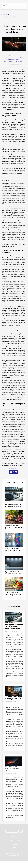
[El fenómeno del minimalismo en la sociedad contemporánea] (14, 563)
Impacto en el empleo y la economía (13, 59)
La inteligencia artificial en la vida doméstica (13, 61)
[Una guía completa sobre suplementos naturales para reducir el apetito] (14, 584)
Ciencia (7, 14)
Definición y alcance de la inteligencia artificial (13, 58)
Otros (14, 848)
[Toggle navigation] (4, 6)
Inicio (2, 14)
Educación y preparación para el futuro (13, 64)
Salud (14, 837)
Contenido (13, 56)
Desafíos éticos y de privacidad (12, 63)
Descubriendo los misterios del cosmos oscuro (12, 769)
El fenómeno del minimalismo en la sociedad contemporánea (14, 572)
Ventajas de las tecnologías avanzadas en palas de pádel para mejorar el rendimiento (13, 504)
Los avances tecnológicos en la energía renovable (14, 698)
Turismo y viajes (14, 840)
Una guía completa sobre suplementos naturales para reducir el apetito (13, 594)
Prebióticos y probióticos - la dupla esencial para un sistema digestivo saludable (13, 527)
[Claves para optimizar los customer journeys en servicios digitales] (14, 540)
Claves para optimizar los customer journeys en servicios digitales (13, 550)
